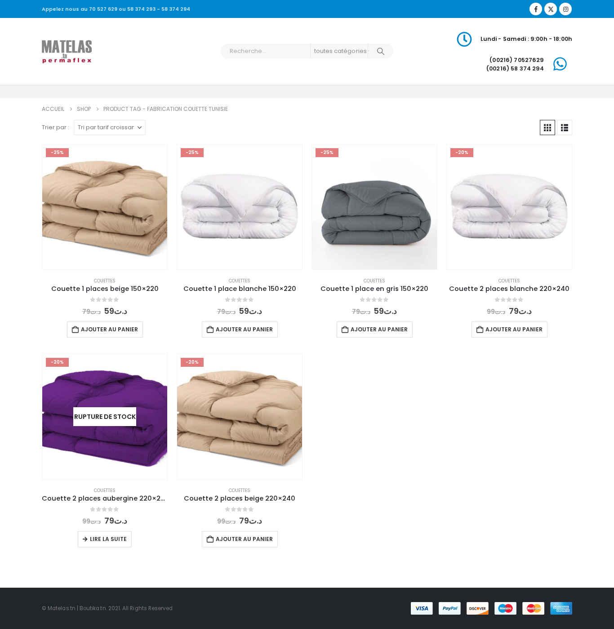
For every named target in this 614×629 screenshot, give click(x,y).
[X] (550, 9)
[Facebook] (535, 9)
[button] (547, 127)
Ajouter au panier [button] (109, 329)
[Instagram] (565, 9)
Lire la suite (108, 539)
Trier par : (55, 127)
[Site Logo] (67, 51)
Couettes (105, 280)
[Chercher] (380, 51)
